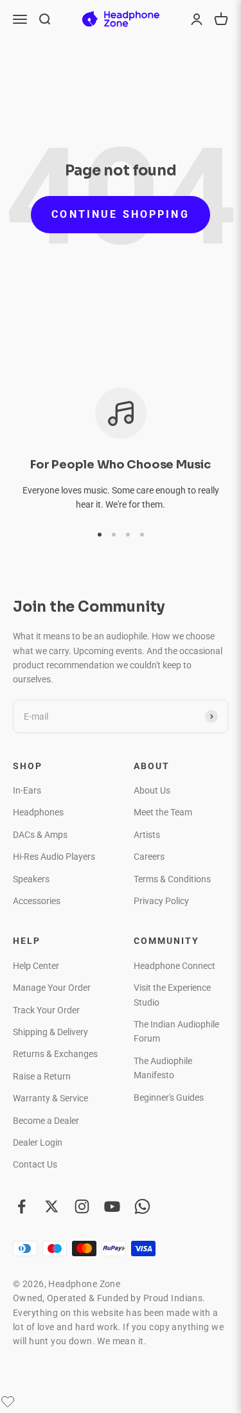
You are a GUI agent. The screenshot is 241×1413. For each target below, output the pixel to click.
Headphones (38, 812)
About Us (152, 790)
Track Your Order (46, 1010)
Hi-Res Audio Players (54, 856)
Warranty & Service (50, 1098)
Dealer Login (37, 1142)
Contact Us (35, 1164)
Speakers (31, 879)
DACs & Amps (40, 835)
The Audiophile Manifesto (163, 1068)
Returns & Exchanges (55, 1054)
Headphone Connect (174, 966)
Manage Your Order (52, 987)
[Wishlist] (7, 1401)
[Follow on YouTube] (112, 1206)
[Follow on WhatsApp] (142, 1206)
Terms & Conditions (172, 879)
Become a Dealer (46, 1120)
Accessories (36, 901)
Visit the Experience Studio (172, 994)
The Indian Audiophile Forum (176, 1031)
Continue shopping (120, 214)
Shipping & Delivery (50, 1032)
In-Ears (27, 790)
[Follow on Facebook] (21, 1206)
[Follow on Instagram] (82, 1206)
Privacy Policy (161, 901)
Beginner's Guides (169, 1097)
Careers (149, 856)
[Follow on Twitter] (51, 1206)
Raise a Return (42, 1076)
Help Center (36, 966)
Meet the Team (163, 812)
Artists (147, 835)
